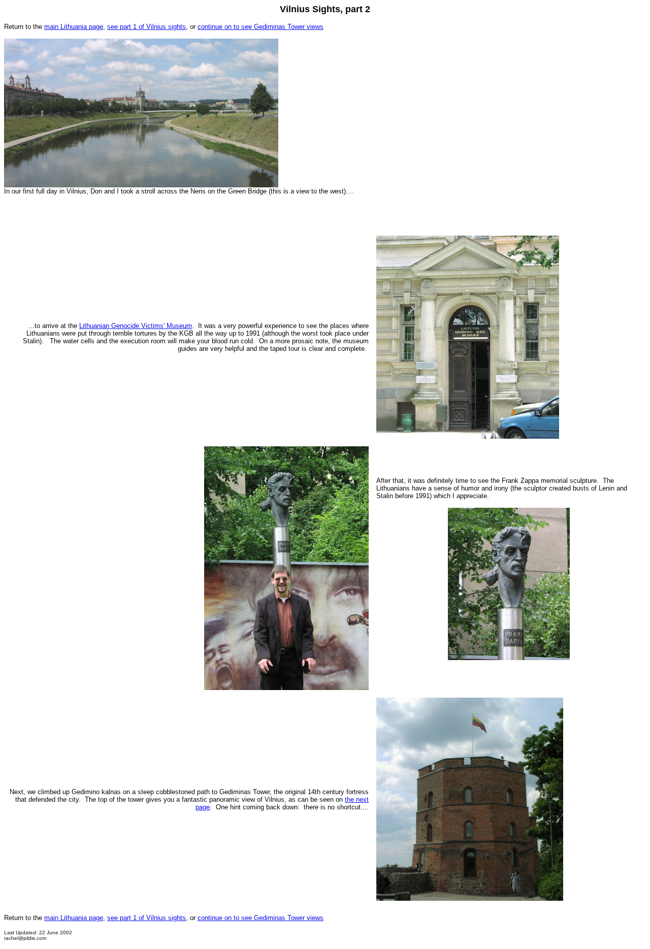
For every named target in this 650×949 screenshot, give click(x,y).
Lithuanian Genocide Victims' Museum (135, 326)
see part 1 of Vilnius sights (146, 26)
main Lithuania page (73, 26)
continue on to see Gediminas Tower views (260, 26)
